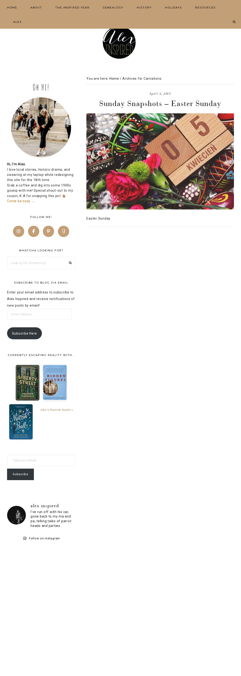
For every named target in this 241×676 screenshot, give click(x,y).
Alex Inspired (120, 42)
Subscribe (20, 474)
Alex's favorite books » (56, 409)
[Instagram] (18, 231)
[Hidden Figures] (55, 382)
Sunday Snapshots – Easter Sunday (160, 103)
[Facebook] (33, 231)
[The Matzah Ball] (21, 421)
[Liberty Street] (27, 382)
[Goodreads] (63, 231)
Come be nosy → (21, 201)
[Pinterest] (48, 231)
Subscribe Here (24, 333)
